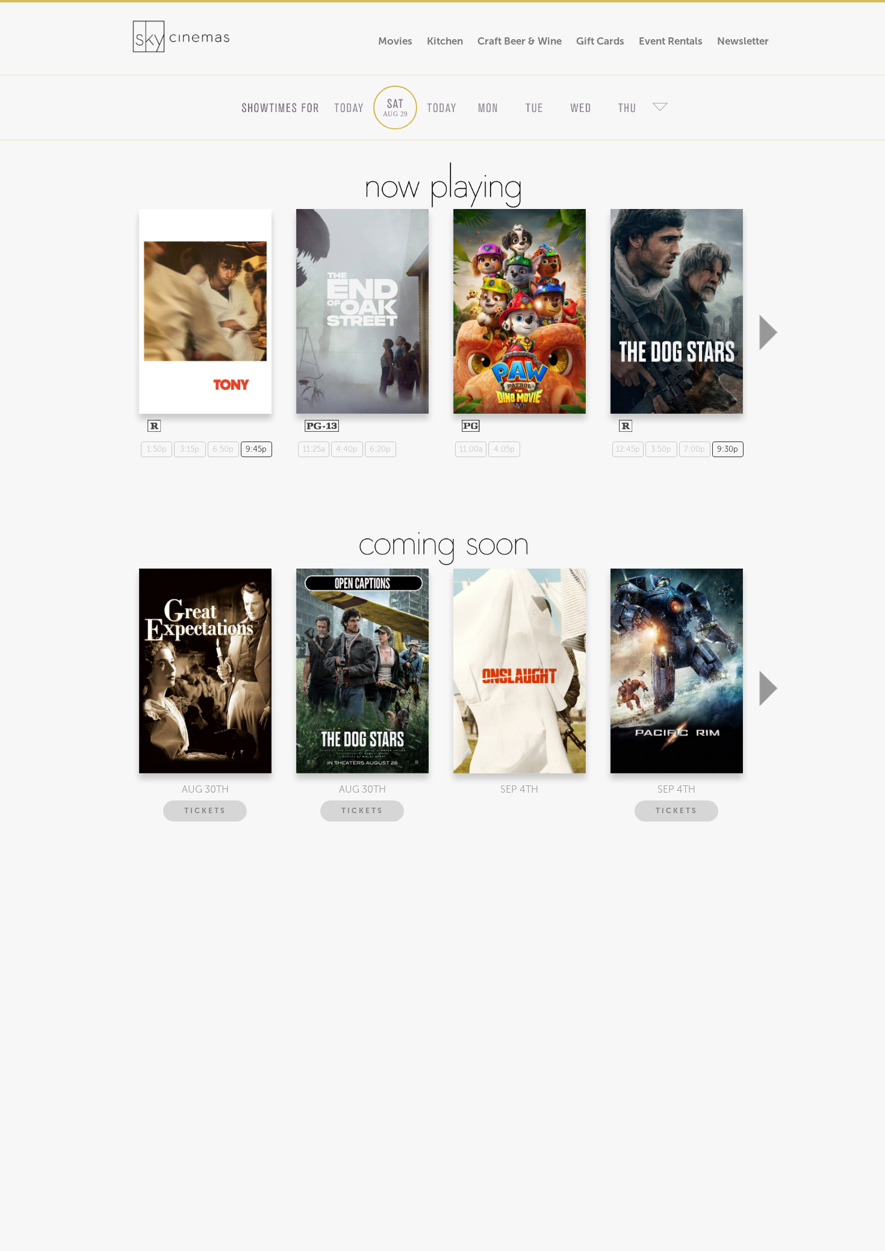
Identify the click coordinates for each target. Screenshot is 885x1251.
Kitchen (445, 41)
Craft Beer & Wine (519, 41)
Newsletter (743, 41)
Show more (203, 300)
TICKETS (205, 810)
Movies (395, 41)
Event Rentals (671, 41)
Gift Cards (600, 41)
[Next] (768, 272)
